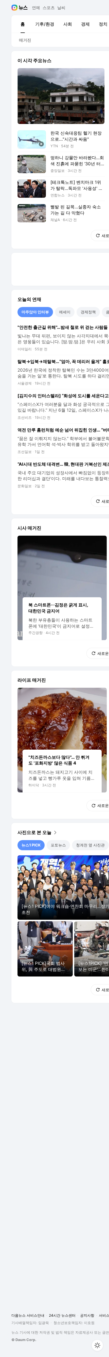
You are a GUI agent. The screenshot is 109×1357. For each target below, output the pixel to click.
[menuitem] (22, 24)
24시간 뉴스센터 (62, 1315)
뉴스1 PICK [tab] (31, 845)
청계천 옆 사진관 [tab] (90, 845)
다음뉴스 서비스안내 (27, 1315)
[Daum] (15, 7)
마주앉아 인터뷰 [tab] (35, 312)
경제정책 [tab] (88, 312)
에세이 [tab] (64, 312)
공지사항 (87, 1315)
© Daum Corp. (23, 1339)
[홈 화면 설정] (97, 1345)
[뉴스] (23, 7)
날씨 (61, 7)
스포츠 (49, 7)
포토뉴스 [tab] (58, 845)
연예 (36, 7)
